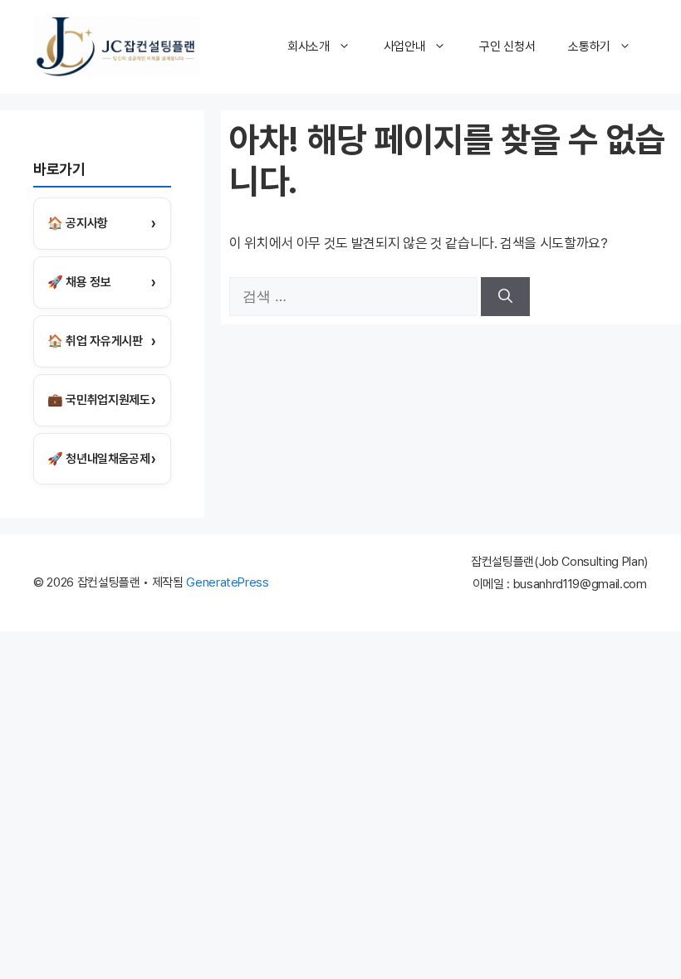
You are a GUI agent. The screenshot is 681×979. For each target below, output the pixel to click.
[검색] (505, 297)
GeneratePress (227, 582)
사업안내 (405, 46)
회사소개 (308, 46)
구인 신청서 (507, 46)
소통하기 (589, 46)
